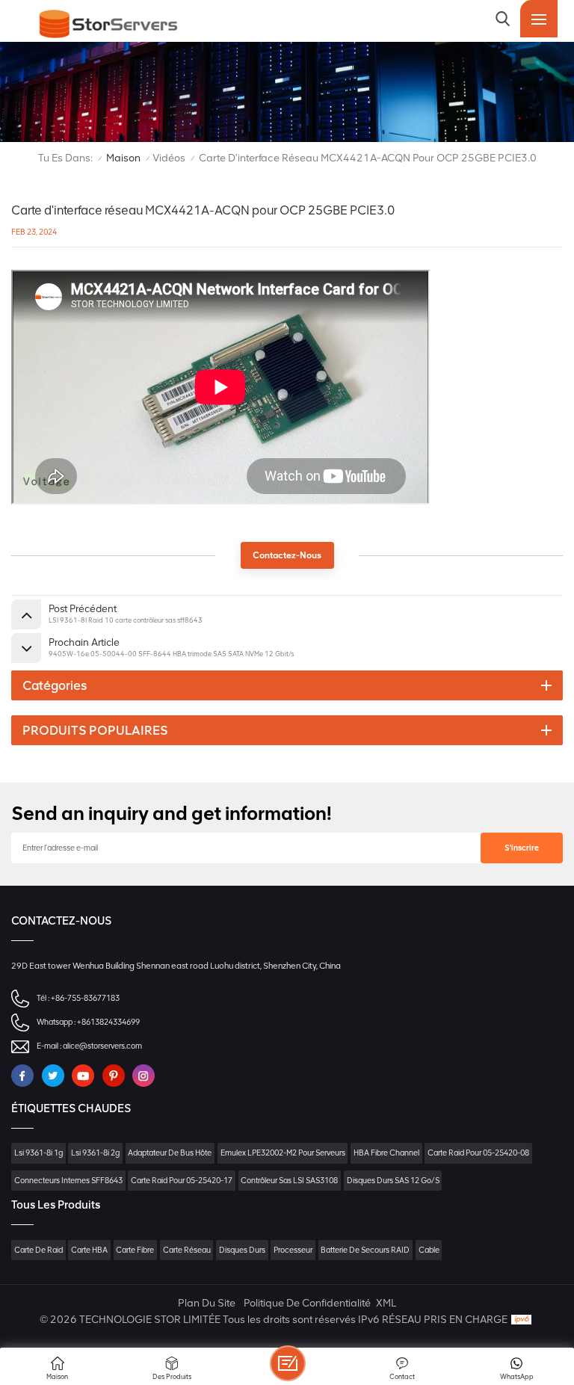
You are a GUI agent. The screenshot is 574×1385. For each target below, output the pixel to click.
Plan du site (206, 1303)
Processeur (293, 1250)
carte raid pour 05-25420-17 (181, 1180)
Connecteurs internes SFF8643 (68, 1180)
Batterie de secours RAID (365, 1250)
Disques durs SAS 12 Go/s (393, 1180)
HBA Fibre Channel (386, 1153)
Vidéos (168, 158)
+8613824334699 (108, 1022)
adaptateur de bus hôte (170, 1153)
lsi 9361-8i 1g (38, 1153)
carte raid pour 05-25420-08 (478, 1153)
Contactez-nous (287, 555)
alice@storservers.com (102, 1046)
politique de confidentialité (307, 1303)
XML (386, 1303)
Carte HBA (89, 1250)
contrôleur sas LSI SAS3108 (289, 1180)
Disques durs (242, 1250)
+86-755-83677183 (85, 998)
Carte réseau (187, 1250)
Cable (429, 1250)
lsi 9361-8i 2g (95, 1153)
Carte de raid (38, 1250)
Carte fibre (135, 1250)
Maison (123, 158)
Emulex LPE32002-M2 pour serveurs (282, 1153)
